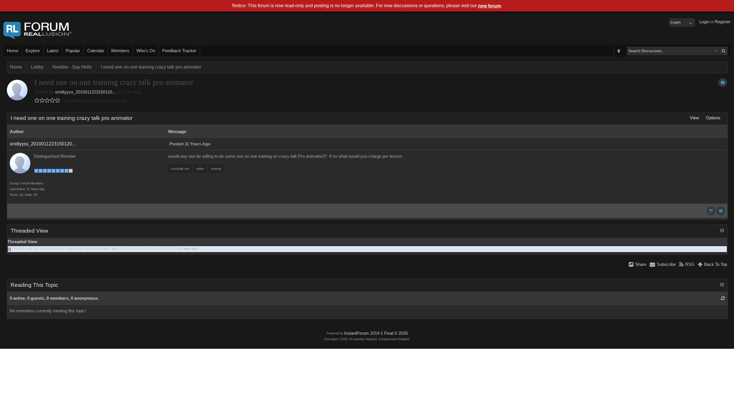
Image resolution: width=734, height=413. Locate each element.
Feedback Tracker (179, 50)
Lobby (37, 67)
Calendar (95, 50)
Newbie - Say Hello (72, 67)
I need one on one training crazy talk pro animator (151, 67)
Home (12, 50)
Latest (52, 50)
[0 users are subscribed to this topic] (722, 82)
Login (704, 22)
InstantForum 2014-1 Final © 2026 (376, 333)
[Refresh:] (723, 298)
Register (723, 22)
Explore (33, 50)
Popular (73, 50)
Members (120, 50)
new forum (489, 5)
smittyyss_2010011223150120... (85, 92)
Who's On (145, 50)
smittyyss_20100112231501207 (146, 248)
